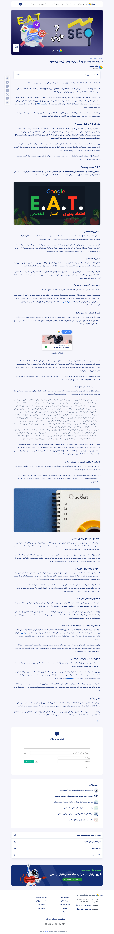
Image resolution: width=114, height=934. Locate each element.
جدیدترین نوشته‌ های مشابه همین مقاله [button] (89, 835)
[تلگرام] (7, 86)
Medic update (43, 104)
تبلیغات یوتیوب (57, 353)
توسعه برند (70, 678)
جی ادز (101, 58)
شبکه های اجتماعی (67, 4)
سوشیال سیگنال (68, 302)
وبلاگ (95, 58)
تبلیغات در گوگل (65, 897)
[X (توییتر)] (7, 94)
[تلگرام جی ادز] (60, 923)
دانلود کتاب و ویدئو (44, 4)
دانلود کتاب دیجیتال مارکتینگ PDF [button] (90, 842)
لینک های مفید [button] (96, 848)
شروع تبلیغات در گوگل (73, 879)
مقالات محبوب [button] (96, 855)
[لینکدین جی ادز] (56, 923)
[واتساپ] (7, 82)
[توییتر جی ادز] (53, 923)
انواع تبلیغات (41, 905)
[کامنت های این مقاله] (7, 98)
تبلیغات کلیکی (64, 901)
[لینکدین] (7, 90)
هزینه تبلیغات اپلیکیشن (41, 897)
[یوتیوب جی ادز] (63, 923)
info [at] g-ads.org (84, 909)
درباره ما (65, 908)
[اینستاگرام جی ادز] (46, 923)
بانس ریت (22, 633)
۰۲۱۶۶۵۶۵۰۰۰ (86, 905)
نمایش (18, 75)
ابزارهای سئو (41, 908)
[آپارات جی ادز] (50, 924)
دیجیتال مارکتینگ (55, 4)
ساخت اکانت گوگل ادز (41, 901)
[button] (42, 342)
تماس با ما (26, 4)
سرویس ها (34, 4)
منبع (98, 720)
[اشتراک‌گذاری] (7, 78)
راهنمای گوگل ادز (82, 4)
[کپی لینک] (7, 102)
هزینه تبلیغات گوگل (65, 905)
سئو (75, 4)
